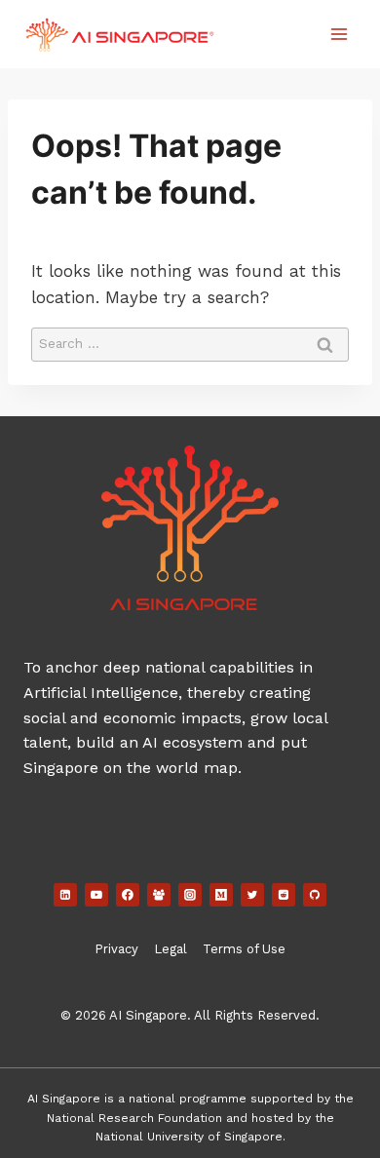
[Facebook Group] (159, 895)
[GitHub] (314, 895)
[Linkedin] (65, 895)
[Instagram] (190, 895)
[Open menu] (339, 34)
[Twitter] (252, 895)
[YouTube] (96, 895)
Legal (170, 949)
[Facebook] (127, 895)
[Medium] (221, 895)
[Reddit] (283, 895)
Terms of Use (244, 949)
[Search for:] (190, 342)
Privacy (116, 949)
